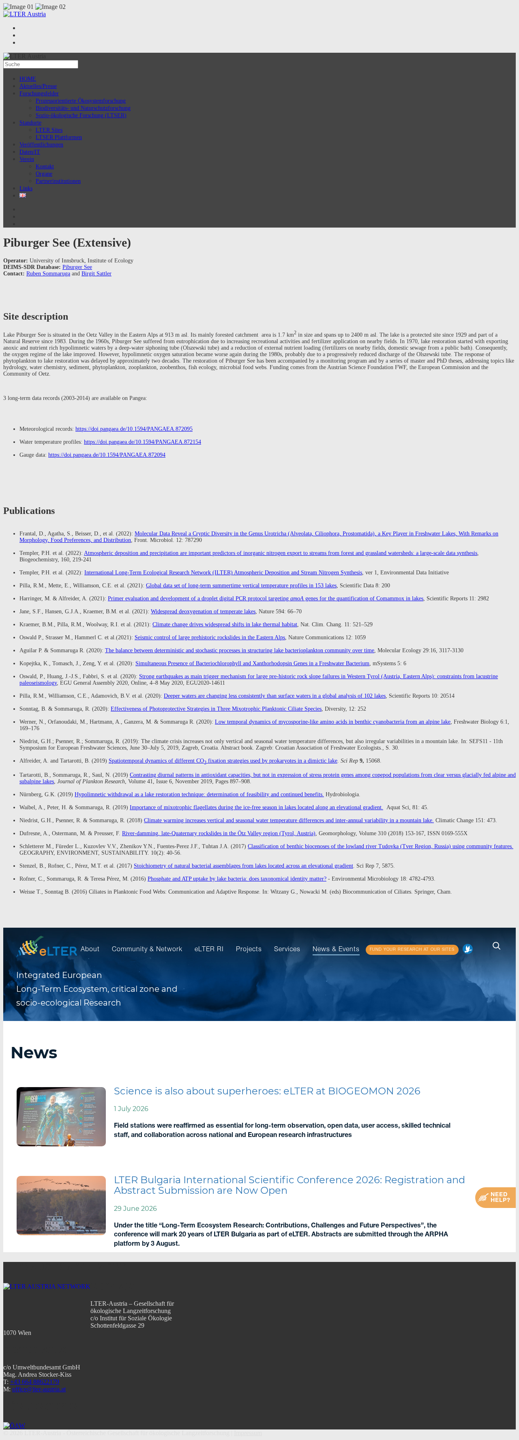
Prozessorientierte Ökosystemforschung (81, 101)
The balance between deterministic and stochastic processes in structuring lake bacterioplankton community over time (239, 650)
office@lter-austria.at (39, 1389)
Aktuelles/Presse (38, 86)
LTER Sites (49, 130)
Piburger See (77, 267)
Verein (26, 159)
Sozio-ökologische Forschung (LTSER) (81, 115)
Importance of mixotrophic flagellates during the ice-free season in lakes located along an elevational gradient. (256, 807)
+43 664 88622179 (34, 1381)
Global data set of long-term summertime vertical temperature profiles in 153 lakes (241, 585)
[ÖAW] (14, 1425)
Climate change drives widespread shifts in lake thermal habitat (224, 624)
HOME (27, 79)
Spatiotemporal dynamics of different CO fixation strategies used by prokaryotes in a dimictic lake (223, 761)
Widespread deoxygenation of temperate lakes (203, 611)
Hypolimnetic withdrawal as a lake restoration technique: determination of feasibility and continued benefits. (199, 794)
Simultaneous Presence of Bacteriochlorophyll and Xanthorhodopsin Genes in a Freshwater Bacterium (252, 663)
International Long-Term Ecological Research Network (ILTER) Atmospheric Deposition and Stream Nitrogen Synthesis (223, 573)
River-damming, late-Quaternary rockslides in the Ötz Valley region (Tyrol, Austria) (218, 833)
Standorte (30, 123)
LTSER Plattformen (59, 137)
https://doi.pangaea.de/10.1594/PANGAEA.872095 (134, 429)
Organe (44, 174)
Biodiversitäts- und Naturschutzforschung (83, 108)
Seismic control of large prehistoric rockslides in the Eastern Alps (210, 637)
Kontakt (45, 166)
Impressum (248, 1432)
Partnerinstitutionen (58, 181)
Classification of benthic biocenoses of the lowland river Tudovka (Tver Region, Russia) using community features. (380, 846)
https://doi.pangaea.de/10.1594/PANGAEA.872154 (142, 442)
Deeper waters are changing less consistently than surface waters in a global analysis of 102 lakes (275, 696)
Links (25, 188)
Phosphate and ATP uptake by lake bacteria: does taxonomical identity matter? (237, 879)
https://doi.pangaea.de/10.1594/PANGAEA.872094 (106, 455)
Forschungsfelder (39, 93)
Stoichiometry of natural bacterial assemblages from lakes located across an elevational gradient (243, 866)
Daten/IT (29, 152)
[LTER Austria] (24, 14)
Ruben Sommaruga (48, 274)
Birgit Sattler (96, 274)
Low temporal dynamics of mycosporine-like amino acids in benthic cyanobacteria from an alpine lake (332, 722)
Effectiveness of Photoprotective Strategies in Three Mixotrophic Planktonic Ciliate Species (216, 709)
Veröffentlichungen (41, 145)
